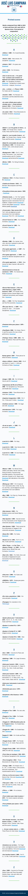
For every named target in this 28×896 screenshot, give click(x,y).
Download (5, 158)
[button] (14, 10)
